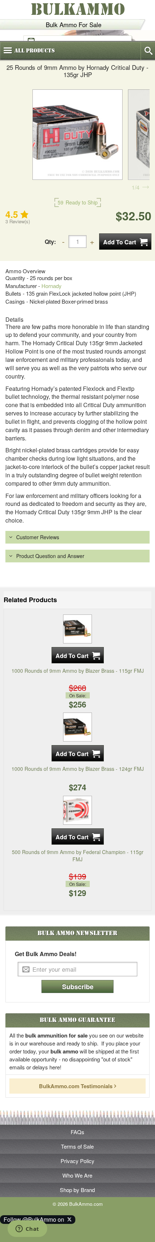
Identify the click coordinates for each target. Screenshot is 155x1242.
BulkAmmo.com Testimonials (75, 1086)
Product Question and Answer (50, 555)
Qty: (50, 241)
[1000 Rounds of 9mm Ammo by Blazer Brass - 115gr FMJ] (77, 627)
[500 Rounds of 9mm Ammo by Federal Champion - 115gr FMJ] (77, 809)
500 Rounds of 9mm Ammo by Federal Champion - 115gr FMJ (77, 855)
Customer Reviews (37, 537)
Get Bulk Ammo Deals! (45, 954)
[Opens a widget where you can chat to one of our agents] (27, 1229)
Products (34, 50)
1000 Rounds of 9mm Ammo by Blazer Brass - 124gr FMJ (78, 768)
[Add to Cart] (125, 241)
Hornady (51, 286)
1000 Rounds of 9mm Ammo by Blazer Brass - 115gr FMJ (78, 670)
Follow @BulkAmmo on (35, 1219)
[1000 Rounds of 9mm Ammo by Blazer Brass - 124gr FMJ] (77, 726)
